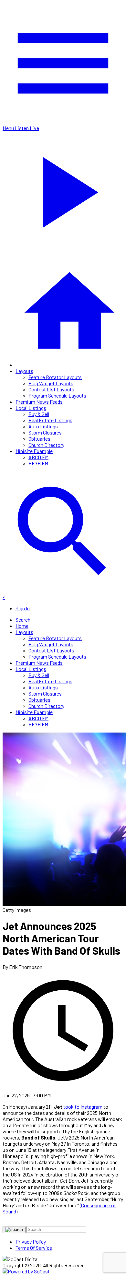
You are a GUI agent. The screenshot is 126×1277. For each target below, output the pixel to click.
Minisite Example (34, 451)
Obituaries (39, 439)
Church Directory (46, 445)
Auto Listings (43, 426)
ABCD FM (38, 457)
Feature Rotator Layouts (55, 377)
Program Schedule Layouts (57, 395)
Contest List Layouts (51, 389)
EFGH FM (38, 463)
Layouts (24, 371)
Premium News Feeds (39, 402)
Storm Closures (45, 432)
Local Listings (31, 408)
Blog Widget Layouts (50, 383)
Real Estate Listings (50, 420)
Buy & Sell (38, 414)
